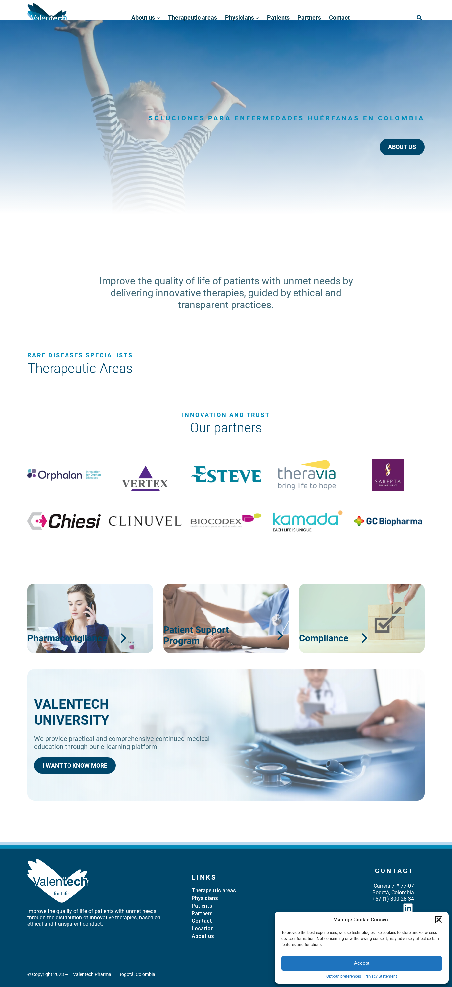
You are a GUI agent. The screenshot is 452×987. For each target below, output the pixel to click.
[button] (438, 919)
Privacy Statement (380, 976)
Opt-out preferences (343, 976)
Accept (361, 963)
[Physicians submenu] (257, 18)
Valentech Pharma (92, 974)
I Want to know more (75, 765)
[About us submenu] (158, 18)
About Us (402, 146)
